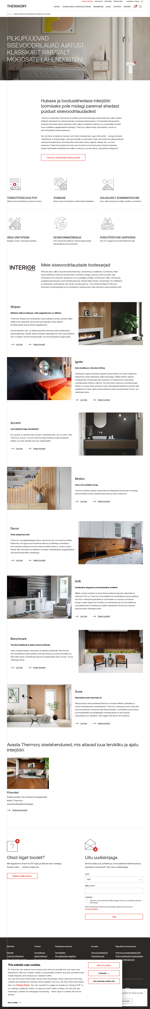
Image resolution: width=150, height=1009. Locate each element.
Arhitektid (99, 1)
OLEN (87, 874)
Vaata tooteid (104, 400)
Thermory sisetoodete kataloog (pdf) (63, 157)
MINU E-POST (90, 886)
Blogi (108, 7)
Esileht (9, 14)
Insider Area (118, 1)
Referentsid (98, 7)
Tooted (57, 7)
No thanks (126, 1001)
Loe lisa (19, 344)
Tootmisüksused (97, 956)
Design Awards (87, 1)
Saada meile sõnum (22, 876)
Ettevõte (117, 7)
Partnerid (108, 1)
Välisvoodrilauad (40, 956)
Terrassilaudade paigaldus (65, 956)
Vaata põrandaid (19, 810)
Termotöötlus (60, 953)
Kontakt (127, 7)
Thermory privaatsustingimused (128, 953)
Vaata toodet (39, 344)
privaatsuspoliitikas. (91, 909)
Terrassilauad (39, 953)
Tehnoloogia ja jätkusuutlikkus (76, 7)
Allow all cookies (104, 965)
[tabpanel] (28, 785)
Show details (13, 1003)
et (142, 1)
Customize (103, 973)
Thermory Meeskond (15, 956)
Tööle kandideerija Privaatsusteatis (129, 956)
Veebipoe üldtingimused (125, 960)
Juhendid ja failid (132, 1)
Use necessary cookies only (104, 981)
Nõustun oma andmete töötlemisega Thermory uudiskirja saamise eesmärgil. (115, 901)
